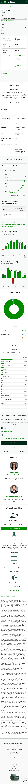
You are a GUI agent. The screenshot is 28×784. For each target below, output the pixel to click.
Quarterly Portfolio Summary (19, 66)
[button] (8, 39)
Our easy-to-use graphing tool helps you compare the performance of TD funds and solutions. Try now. (13, 224)
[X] (11, 752)
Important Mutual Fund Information (9, 596)
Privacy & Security (14, 757)
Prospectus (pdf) (7, 431)
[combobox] (14, 18)
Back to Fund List (7, 7)
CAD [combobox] (3, 27)
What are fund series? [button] (7, 20)
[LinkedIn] (16, 752)
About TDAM (14, 766)
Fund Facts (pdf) (7, 428)
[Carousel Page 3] (15, 345)
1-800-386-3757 (14, 590)
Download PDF (7, 73)
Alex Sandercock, (14, 496)
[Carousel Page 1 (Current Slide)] (12, 345)
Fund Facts (20, 63)
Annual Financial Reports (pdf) (11, 435)
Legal (14, 759)
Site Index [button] (14, 768)
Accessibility (14, 764)
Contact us (14, 745)
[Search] (25, 2)
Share (3, 76)
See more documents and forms (14, 438)
